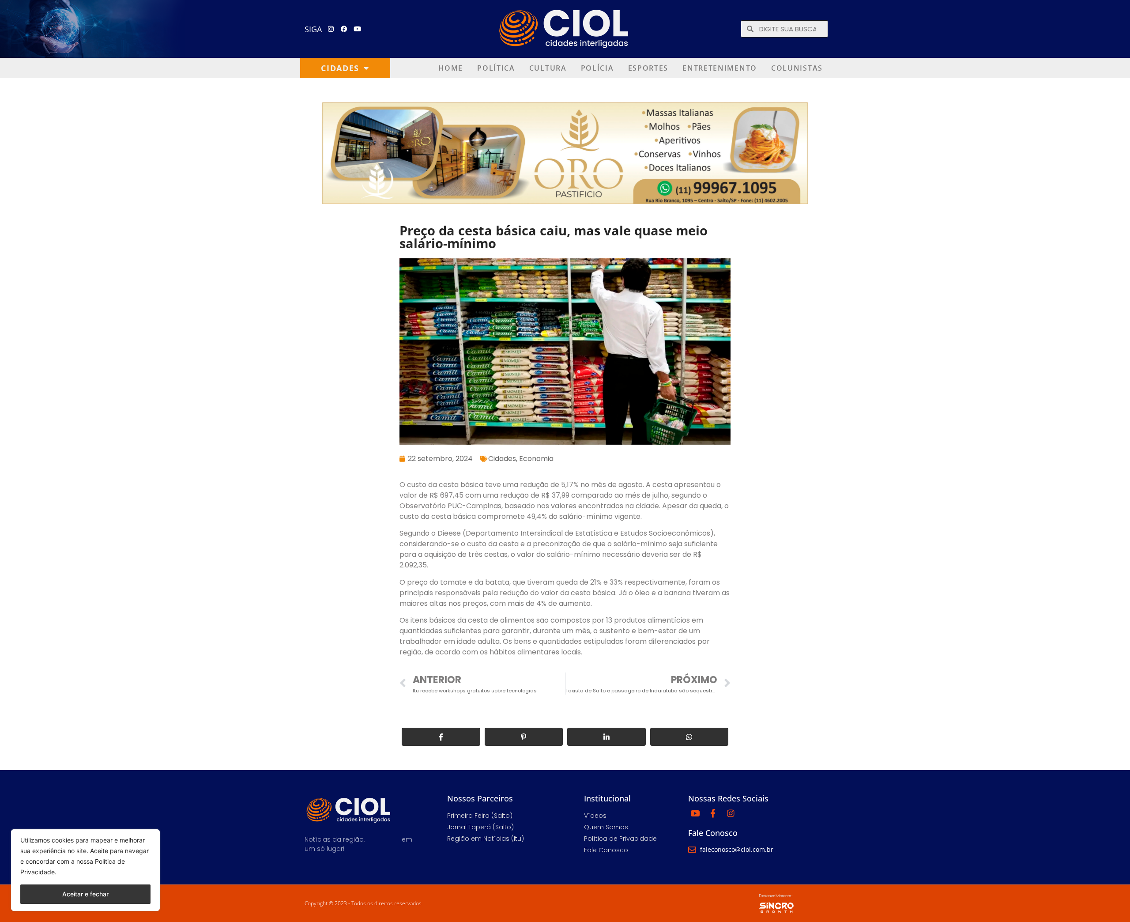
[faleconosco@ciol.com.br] (692, 850)
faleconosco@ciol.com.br (736, 849)
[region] (85, 870)
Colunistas (797, 68)
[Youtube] (357, 29)
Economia (536, 458)
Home (450, 68)
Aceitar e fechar (85, 894)
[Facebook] (344, 29)
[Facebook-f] (712, 813)
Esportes (648, 68)
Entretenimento (719, 68)
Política (496, 68)
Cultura (548, 68)
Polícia (597, 68)
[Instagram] (331, 29)
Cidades (340, 68)
